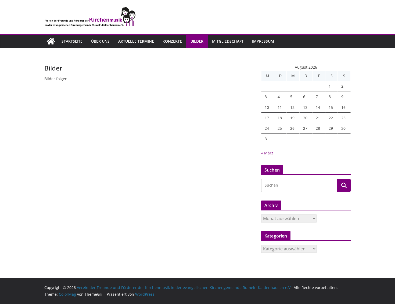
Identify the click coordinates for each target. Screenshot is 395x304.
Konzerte (172, 41)
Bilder (197, 41)
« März (267, 152)
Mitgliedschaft (227, 41)
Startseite (72, 41)
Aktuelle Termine (136, 41)
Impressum (263, 41)
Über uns (100, 41)
